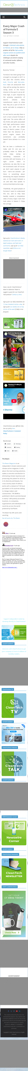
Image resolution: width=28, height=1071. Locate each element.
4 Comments (16, 36)
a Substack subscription (16, 45)
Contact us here (17, 294)
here (13, 428)
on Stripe (16, 48)
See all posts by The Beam (11, 518)
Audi (4, 82)
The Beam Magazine (9, 463)
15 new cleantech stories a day (12, 304)
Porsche (10, 82)
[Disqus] (14, 550)
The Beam (10, 36)
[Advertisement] (14, 268)
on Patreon (6, 48)
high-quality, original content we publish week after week (14, 52)
